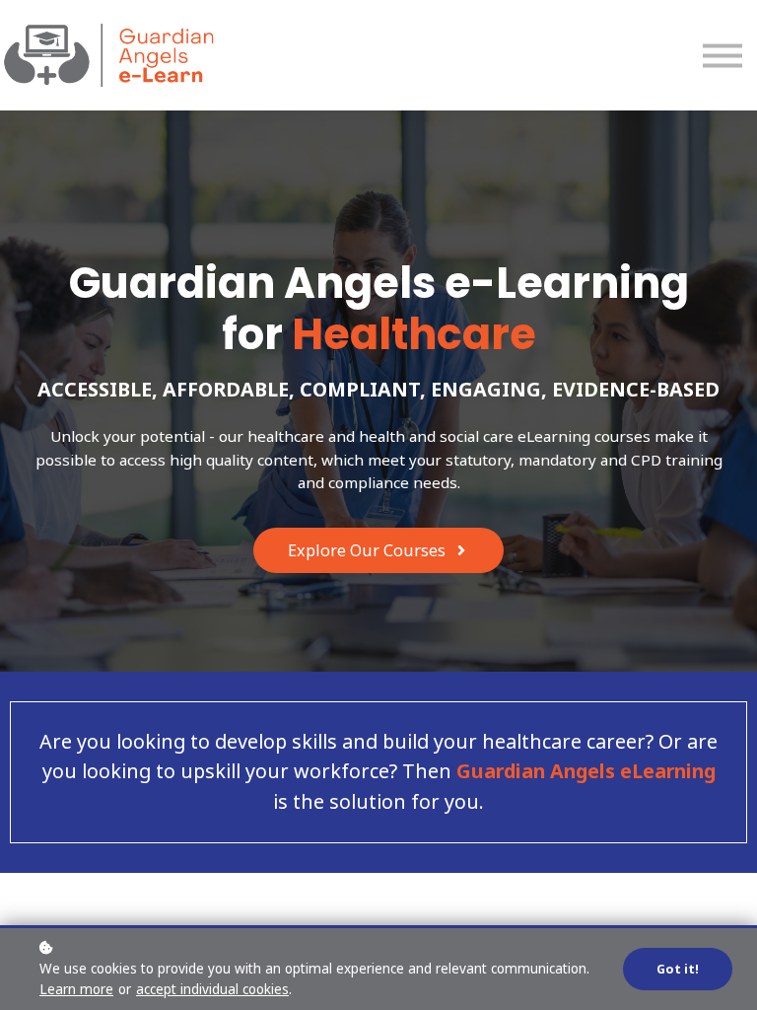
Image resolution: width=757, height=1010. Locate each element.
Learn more (76, 989)
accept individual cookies (212, 989)
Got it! (677, 969)
